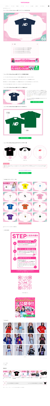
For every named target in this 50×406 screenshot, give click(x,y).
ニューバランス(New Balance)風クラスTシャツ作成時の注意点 (23, 48)
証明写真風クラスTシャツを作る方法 (25, 377)
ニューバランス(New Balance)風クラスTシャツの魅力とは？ (23, 49)
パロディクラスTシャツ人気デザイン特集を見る (10, 226)
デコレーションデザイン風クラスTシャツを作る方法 (16, 378)
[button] (37, 44)
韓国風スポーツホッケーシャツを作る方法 (44, 378)
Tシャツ (9, 8)
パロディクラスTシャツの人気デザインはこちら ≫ (25, 170)
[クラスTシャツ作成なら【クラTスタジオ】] (25, 2)
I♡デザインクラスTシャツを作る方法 (7, 378)
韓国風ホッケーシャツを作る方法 (34, 377)
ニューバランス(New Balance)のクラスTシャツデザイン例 (22, 52)
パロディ (6, 364)
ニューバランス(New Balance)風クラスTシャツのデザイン (22, 51)
